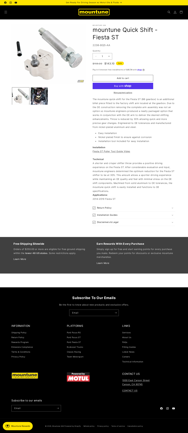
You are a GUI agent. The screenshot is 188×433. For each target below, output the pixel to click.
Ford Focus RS (74, 332)
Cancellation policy (135, 426)
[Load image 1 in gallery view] (20, 96)
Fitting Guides (129, 347)
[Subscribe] (116, 313)
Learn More (19, 259)
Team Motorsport (75, 356)
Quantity (96, 51)
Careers (126, 356)
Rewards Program (20, 342)
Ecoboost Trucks (75, 347)
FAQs (124, 342)
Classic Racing (74, 352)
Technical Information (132, 361)
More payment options (123, 92)
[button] (6, 12)
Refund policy (89, 426)
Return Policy (17, 337)
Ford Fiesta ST (74, 342)
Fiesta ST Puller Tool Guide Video (111, 151)
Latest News (128, 352)
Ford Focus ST (74, 337)
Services (126, 332)
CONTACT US (129, 390)
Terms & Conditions (20, 352)
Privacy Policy (18, 356)
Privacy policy (103, 426)
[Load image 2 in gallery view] (39, 96)
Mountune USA (58, 426)
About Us (126, 337)
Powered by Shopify (72, 426)
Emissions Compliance (22, 347)
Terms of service (118, 426)
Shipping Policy (19, 332)
